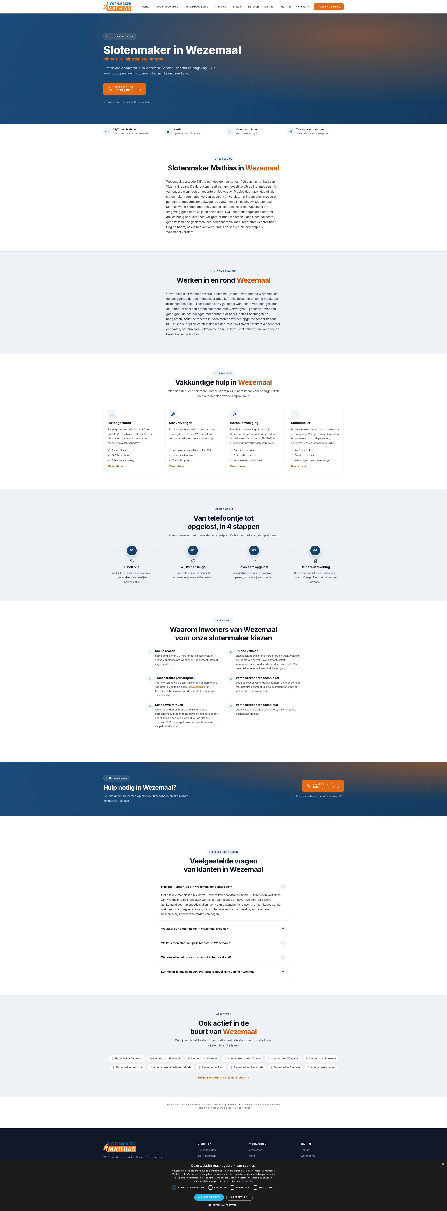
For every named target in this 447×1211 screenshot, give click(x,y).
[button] (223, 1205)
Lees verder (247, 1181)
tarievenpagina (196, 686)
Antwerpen (255, 1150)
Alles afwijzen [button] (239, 1197)
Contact (305, 1150)
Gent (252, 1155)
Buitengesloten (207, 1150)
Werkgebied (308, 1155)
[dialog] (223, 1185)
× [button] (443, 1164)
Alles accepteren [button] (209, 1197)
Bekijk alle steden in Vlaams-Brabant (221, 1077)
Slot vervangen (207, 1155)
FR (289, 6)
